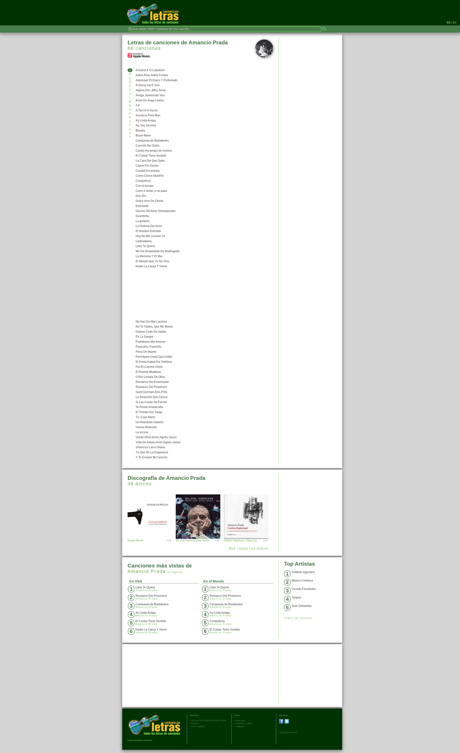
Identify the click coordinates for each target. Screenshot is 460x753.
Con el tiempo (144, 185)
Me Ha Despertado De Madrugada (158, 251)
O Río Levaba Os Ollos (150, 376)
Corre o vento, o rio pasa (151, 190)
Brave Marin (143, 135)
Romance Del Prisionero (151, 386)
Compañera (143, 180)
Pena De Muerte (146, 351)
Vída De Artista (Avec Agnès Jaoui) (158, 442)
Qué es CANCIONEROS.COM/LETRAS (208, 720)
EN (454, 22)
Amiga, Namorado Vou (150, 95)
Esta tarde (142, 205)
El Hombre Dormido (148, 231)
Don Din (141, 195)
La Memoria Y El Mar (149, 256)
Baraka (140, 130)
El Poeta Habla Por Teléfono (154, 361)
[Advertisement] (203, 294)
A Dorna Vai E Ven (147, 85)
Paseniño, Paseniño (149, 346)
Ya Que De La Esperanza (152, 452)
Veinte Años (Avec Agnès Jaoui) (156, 437)
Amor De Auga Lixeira (150, 100)
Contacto (195, 723)
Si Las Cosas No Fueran (151, 402)
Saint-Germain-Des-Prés (151, 391)
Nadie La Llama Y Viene (151, 266)
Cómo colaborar (198, 726)
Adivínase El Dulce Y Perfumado (157, 80)
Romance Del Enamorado (152, 381)
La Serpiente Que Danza (151, 396)
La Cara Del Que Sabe (150, 160)
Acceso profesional (288, 732)
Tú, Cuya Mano (145, 417)
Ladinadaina (144, 241)
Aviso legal (240, 720)
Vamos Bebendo (146, 427)
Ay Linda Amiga (146, 120)
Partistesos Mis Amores (150, 341)
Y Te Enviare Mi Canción (151, 457)
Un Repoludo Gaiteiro (150, 422)
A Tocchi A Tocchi (147, 110)
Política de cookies (244, 723)
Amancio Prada (147, 571)
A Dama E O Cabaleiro (150, 70)
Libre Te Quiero (145, 246)
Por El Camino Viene (149, 366)
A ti (138, 105)
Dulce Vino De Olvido (149, 200)
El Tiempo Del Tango (149, 412)
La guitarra (142, 221)
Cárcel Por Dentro (147, 165)
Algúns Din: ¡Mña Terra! (151, 90)
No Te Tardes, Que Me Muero (154, 326)
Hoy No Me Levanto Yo (150, 236)
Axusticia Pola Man (148, 115)
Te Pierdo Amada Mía (149, 407)
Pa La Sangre (144, 336)
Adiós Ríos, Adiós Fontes (152, 75)
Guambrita (142, 215)
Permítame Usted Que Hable (154, 356)
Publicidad (240, 726)
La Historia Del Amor (149, 226)
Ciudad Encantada (148, 170)
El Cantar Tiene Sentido (151, 155)
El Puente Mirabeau (148, 371)
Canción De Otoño (147, 145)
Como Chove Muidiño (150, 175)
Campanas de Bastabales (152, 140)
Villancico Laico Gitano (150, 447)
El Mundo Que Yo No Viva (152, 261)
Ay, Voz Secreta (146, 125)
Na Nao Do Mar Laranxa (151, 321)
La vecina (142, 432)
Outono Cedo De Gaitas (151, 331)
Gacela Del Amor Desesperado (155, 210)
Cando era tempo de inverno (154, 150)
